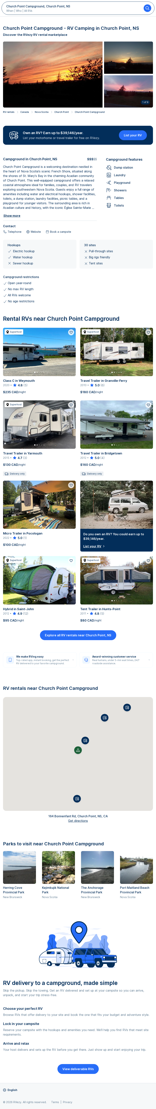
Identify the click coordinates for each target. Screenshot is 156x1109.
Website (36, 231)
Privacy (67, 1102)
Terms (55, 1102)
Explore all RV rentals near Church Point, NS (78, 635)
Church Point (61, 112)
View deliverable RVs (78, 1069)
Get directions (78, 821)
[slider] (18, 385)
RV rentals (8, 112)
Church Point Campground (90, 112)
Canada (24, 112)
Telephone (14, 231)
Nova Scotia (42, 112)
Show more (11, 216)
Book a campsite (60, 231)
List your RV (133, 135)
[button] (85, 740)
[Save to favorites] (71, 332)
